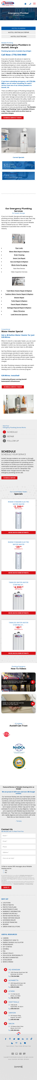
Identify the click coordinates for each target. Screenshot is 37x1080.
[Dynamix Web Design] (18, 1067)
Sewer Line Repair (19, 258)
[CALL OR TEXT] (30, 3)
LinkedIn (23, 1039)
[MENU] (34, 3)
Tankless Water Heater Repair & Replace (19, 294)
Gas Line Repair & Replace (19, 262)
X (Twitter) (14, 1039)
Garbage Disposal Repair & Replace (19, 308)
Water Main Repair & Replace (19, 252)
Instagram (27, 1039)
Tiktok (31, 1039)
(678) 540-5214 (14, 1008)
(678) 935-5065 (14, 1019)
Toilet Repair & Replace (19, 301)
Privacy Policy (29, 884)
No (6, 872)
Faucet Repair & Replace (19, 304)
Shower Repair (19, 298)
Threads (10, 1039)
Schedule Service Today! (12, 118)
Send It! (6, 887)
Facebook (5, 1039)
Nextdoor (25, 1043)
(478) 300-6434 (14, 1030)
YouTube (18, 1039)
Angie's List (16, 1043)
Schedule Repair (9, 478)
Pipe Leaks (19, 248)
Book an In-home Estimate (18, 532)
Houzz (12, 1043)
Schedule (25, 3)
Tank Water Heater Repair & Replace (19, 291)
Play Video (33, 682)
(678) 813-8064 (14, 987)
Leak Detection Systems (19, 314)
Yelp (20, 1043)
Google (18, 789)
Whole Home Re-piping (19, 265)
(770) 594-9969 (14, 976)
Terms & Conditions (19, 884)
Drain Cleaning (19, 255)
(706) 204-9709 (14, 998)
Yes (6, 870)
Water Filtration (19, 311)
